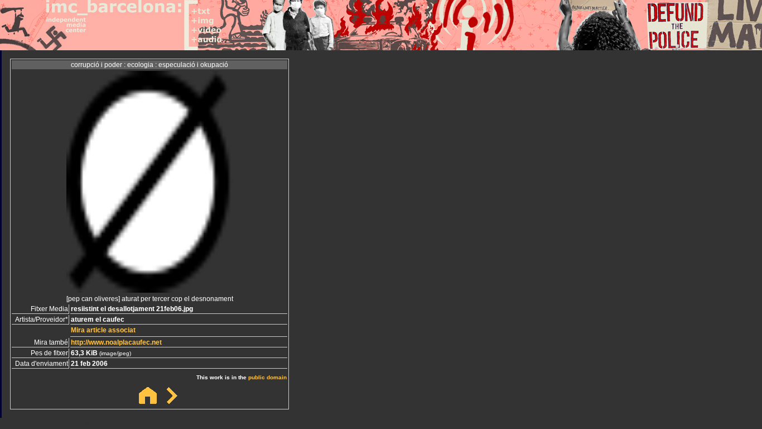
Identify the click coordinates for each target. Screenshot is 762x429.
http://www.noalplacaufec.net (116, 342)
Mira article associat (103, 330)
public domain (267, 377)
